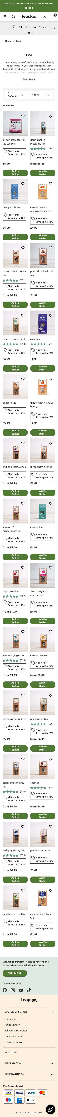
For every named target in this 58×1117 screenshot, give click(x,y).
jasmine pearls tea (40, 850)
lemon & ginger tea (13, 655)
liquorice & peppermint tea (11, 529)
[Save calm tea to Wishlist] (50, 315)
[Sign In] (44, 17)
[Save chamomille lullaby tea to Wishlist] (50, 890)
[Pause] (54, 28)
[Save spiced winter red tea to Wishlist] (22, 695)
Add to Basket (15, 173)
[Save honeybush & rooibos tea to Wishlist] (22, 247)
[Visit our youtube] (21, 990)
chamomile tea (38, 655)
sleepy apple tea (11, 207)
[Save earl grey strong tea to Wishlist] (22, 826)
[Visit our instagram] (13, 990)
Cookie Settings (13, 1042)
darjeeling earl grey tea (13, 785)
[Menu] (4, 17)
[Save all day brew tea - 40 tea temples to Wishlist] (22, 116)
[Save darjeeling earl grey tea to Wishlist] (22, 759)
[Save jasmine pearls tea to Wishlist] (50, 826)
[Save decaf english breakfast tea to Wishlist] (50, 116)
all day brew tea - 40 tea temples (14, 142)
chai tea (34, 783)
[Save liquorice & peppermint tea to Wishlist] (22, 503)
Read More (29, 79)
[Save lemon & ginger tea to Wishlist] (22, 631)
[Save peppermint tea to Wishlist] (50, 695)
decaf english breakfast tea (37, 142)
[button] (50, 1109)
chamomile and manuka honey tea (40, 209)
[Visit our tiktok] (29, 990)
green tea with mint (14, 339)
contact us (10, 1019)
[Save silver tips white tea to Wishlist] (50, 443)
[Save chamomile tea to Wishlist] (50, 631)
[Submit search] (13, 17)
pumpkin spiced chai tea (41, 273)
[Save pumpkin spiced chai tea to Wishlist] (50, 247)
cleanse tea (36, 527)
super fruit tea (11, 591)
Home (8, 41)
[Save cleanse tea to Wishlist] (50, 503)
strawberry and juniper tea (38, 593)
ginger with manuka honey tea (41, 405)
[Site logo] (29, 17)
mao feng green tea (14, 914)
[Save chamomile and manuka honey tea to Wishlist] (50, 183)
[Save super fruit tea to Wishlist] (22, 567)
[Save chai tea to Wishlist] (50, 759)
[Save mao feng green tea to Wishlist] (22, 890)
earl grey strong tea (13, 850)
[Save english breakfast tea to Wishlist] (22, 443)
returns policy (12, 1025)
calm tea (35, 339)
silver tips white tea (41, 467)
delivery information (16, 1031)
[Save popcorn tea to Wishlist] (22, 378)
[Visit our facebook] (5, 990)
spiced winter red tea (14, 719)
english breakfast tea (14, 467)
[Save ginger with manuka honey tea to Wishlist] (50, 378)
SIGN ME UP (14, 973)
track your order (14, 1036)
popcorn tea (9, 403)
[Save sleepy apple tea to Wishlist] (22, 183)
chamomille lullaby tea (40, 916)
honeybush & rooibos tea (14, 273)
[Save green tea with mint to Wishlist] (22, 315)
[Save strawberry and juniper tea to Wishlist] (50, 567)
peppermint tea (39, 719)
